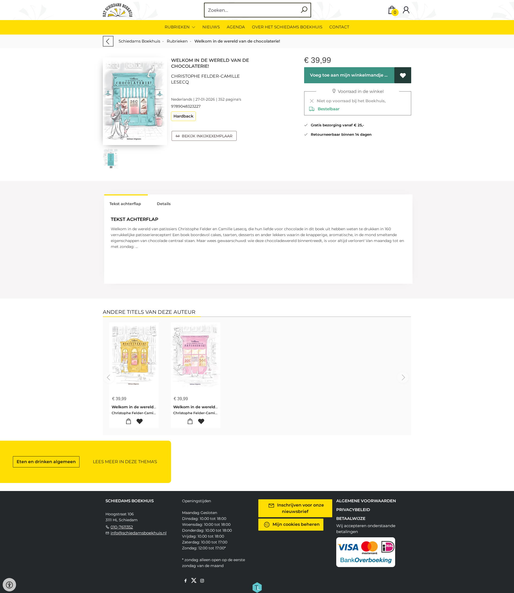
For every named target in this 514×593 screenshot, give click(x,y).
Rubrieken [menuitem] (178, 26)
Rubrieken (177, 41)
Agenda (236, 26)
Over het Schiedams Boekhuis (287, 26)
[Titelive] (257, 587)
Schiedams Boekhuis (139, 41)
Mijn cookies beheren (295, 524)
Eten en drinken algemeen (46, 461)
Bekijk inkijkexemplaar (206, 136)
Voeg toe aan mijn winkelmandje (346, 75)
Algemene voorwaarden (366, 500)
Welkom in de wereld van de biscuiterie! (151, 407)
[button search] (304, 10)
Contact (339, 26)
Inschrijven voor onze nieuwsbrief (300, 508)
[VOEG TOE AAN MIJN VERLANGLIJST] (402, 75)
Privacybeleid (353, 509)
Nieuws (211, 26)
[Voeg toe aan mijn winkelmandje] (129, 421)
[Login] (406, 10)
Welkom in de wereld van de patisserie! (212, 407)
